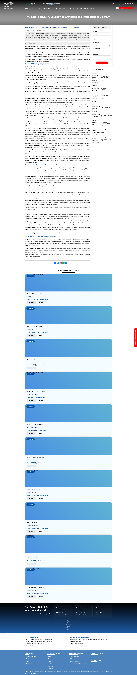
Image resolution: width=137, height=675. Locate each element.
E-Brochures (73, 659)
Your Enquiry (96, 54)
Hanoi (26, 88)
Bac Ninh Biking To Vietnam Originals (37, 391)
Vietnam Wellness (32, 522)
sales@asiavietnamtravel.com (53, 3)
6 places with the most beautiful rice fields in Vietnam (106, 139)
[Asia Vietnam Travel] (128, 4)
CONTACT (93, 8)
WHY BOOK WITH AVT (59, 8)
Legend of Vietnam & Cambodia (35, 587)
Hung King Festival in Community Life (105, 96)
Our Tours (46, 8)
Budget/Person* (96, 48)
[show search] (117, 8)
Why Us (28, 659)
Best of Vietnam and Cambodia (35, 457)
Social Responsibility (75, 661)
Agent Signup (118, 4)
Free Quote (31, 302)
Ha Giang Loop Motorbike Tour (35, 424)
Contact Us (28, 661)
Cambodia (50, 663)
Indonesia (50, 666)
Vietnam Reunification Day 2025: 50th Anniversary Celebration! (106, 88)
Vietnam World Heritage (33, 489)
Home (27, 8)
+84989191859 (31, 3)
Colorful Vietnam (31, 359)
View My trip (42, 302)
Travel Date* (96, 42)
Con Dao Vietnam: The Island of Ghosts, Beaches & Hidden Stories (106, 78)
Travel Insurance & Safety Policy (78, 663)
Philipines (50, 668)
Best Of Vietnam (31, 555)
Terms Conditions (74, 656)
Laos (49, 661)
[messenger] (134, 668)
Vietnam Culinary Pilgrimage (34, 326)
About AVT (83, 8)
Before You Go (72, 8)
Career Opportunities (31, 656)
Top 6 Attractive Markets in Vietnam (105, 123)
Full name (95, 31)
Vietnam (50, 656)
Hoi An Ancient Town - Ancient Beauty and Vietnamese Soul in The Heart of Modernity (106, 106)
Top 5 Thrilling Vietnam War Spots (106, 116)
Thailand (50, 659)
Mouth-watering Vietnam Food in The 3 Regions (106, 131)
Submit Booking (101, 63)
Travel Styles (35, 8)
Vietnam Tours (51, 250)
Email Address (96, 37)
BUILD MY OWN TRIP (126, 8)
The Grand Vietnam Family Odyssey (36, 294)
